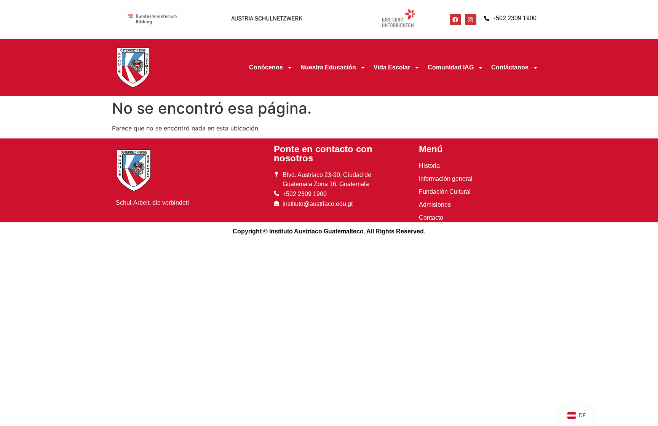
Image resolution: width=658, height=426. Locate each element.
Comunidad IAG (451, 67)
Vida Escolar (392, 67)
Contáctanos (510, 67)
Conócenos (266, 67)
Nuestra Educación (328, 67)
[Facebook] (455, 19)
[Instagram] (470, 19)
